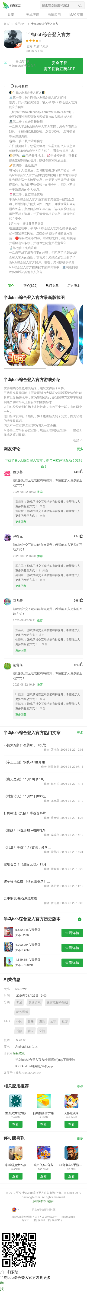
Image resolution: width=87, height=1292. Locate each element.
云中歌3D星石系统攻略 (20, 898)
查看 (15, 1124)
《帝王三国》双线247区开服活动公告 (28, 762)
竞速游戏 (35, 1002)
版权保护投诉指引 (43, 1201)
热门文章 (52, 285)
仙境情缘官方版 (43, 1113)
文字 (53, 1021)
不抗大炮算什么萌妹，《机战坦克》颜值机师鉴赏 (28, 744)
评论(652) (30, 285)
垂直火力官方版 (15, 1113)
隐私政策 (19, 1053)
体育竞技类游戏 (57, 1002)
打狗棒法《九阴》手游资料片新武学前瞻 (28, 813)
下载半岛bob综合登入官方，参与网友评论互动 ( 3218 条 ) (43, 461)
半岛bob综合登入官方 (12, 5)
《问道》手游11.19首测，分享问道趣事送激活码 (28, 847)
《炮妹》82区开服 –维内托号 (25, 830)
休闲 (19, 1021)
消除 (42, 1021)
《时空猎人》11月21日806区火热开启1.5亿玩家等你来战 (28, 796)
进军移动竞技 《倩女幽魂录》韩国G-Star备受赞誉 (28, 881)
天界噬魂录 (71, 1113)
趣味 (31, 1021)
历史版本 (73, 285)
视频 (19, 1031)
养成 (19, 1002)
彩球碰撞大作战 (15, 1164)
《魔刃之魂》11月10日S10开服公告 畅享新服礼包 (28, 779)
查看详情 (72, 932)
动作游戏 (22, 1011)
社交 (65, 1021)
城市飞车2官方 (43, 1164)
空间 (42, 1031)
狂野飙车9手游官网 (71, 1164)
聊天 (31, 1031)
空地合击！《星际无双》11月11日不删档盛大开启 (28, 864)
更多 (80, 449)
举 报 (2, 1285)
